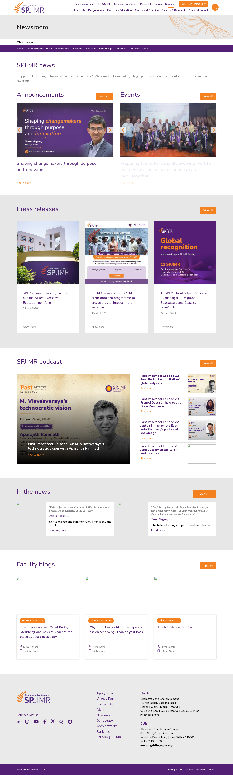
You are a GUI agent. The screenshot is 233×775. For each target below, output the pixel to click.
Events (49, 48)
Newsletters (120, 48)
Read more (146, 388)
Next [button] (110, 130)
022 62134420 (190, 711)
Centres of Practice (147, 10)
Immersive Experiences (125, 4)
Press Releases (62, 48)
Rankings (103, 731)
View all (104, 96)
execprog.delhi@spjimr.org (156, 745)
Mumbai (145, 693)
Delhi (143, 724)
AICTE (179, 769)
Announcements (35, 48)
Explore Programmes (192, 3)
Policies (189, 769)
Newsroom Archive (139, 48)
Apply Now (105, 693)
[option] (65, 144)
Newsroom (170, 4)
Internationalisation (85, 4)
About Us (79, 10)
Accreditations (107, 726)
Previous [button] (19, 130)
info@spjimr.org (149, 715)
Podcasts (77, 48)
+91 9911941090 (151, 741)
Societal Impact (198, 10)
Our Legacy (105, 720)
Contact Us (105, 704)
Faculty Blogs (105, 48)
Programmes (96, 10)
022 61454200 (149, 711)
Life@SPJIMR (104, 4)
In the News (90, 48)
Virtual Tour (105, 698)
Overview (20, 48)
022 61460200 (170, 711)
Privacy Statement (205, 769)
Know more (24, 183)
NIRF (170, 769)
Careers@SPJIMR (109, 737)
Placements (146, 4)
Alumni (158, 4)
